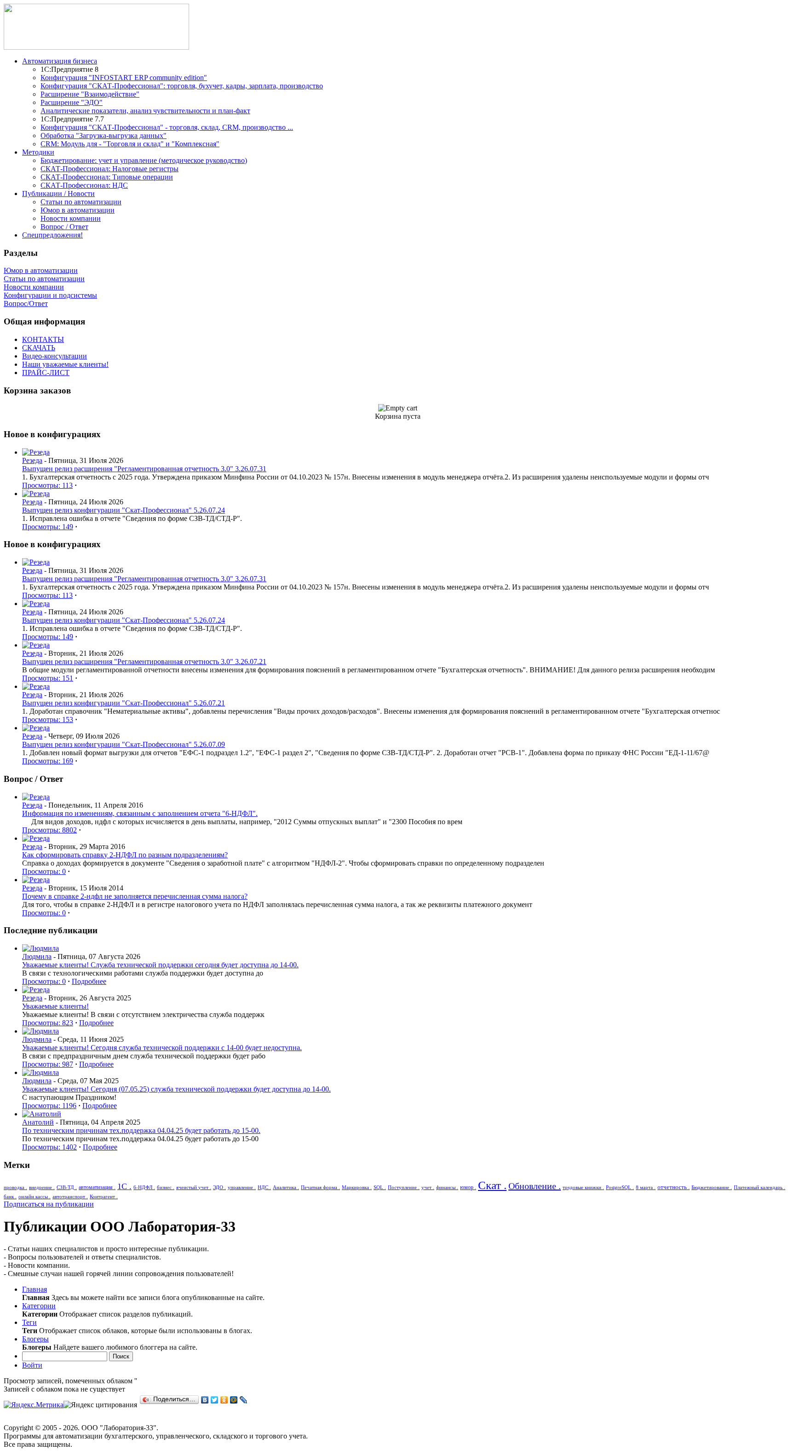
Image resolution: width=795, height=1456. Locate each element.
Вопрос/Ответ (26, 303)
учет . (427, 1187)
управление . (242, 1187)
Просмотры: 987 (47, 1064)
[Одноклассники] (224, 1400)
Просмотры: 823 (47, 1023)
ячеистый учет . (193, 1187)
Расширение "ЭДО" (71, 102)
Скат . (492, 1185)
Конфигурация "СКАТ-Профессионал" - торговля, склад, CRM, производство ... (166, 127)
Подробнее (89, 981)
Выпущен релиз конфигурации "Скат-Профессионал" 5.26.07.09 (123, 744)
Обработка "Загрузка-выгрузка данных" (103, 135)
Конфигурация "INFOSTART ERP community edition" (123, 77)
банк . (10, 1196)
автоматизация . (97, 1187)
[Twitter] (214, 1400)
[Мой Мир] (234, 1400)
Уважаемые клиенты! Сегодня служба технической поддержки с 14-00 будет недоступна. (162, 1048)
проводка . (15, 1187)
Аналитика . (286, 1187)
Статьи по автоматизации (80, 202)
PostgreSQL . (620, 1187)
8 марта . (646, 1187)
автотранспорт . (70, 1196)
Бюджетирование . (711, 1187)
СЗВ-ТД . (67, 1187)
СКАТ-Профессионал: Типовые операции (106, 177)
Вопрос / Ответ (64, 227)
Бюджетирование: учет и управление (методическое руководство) (143, 160)
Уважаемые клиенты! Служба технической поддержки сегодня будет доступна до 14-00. (160, 965)
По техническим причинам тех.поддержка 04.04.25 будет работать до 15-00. (141, 1130)
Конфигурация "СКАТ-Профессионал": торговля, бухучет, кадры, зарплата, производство (181, 86)
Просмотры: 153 (47, 719)
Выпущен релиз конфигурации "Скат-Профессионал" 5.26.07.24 (123, 510)
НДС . (264, 1187)
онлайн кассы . (34, 1196)
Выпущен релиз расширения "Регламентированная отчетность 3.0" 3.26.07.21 (144, 661)
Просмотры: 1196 (49, 1105)
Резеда (32, 460)
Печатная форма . (320, 1187)
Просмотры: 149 (47, 527)
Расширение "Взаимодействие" (89, 94)
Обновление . (534, 1186)
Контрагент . (104, 1196)
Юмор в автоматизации (77, 210)
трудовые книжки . (583, 1187)
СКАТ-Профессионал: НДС (84, 185)
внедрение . (42, 1187)
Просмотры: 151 (47, 678)
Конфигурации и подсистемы (50, 295)
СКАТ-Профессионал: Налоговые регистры (109, 169)
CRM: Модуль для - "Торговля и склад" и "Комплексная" (129, 144)
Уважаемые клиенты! (55, 1006)
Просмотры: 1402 (49, 1147)
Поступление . (404, 1187)
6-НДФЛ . (144, 1187)
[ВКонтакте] (205, 1400)
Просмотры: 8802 (49, 830)
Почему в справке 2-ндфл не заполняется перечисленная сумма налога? (135, 896)
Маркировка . (357, 1187)
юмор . (468, 1187)
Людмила (37, 956)
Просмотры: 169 (47, 761)
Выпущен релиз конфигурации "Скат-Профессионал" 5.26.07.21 (123, 703)
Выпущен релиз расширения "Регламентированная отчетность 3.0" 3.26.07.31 (144, 469)
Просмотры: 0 (44, 871)
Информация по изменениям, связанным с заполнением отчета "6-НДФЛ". (140, 813)
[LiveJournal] (243, 1400)
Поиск (121, 1356)
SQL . (380, 1187)
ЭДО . (219, 1187)
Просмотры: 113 (47, 485)
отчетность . (673, 1187)
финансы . (447, 1187)
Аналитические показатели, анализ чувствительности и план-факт (145, 111)
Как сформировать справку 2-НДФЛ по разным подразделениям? (125, 855)
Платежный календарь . (759, 1187)
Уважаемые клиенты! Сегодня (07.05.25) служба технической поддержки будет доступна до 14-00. (176, 1089)
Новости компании (70, 218)
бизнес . (165, 1187)
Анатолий (38, 1122)
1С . (124, 1186)
